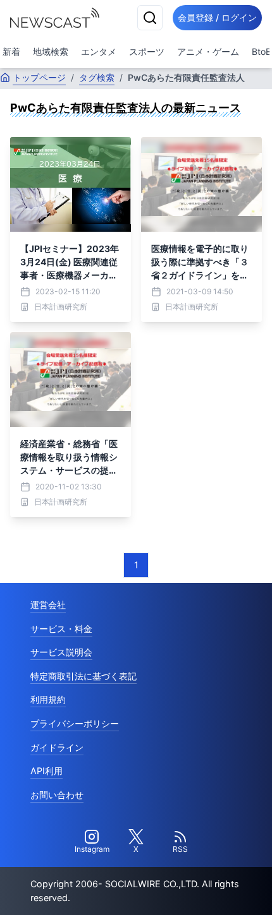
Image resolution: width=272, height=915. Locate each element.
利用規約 (48, 699)
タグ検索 (96, 77)
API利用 (46, 770)
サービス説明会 (61, 652)
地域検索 (50, 51)
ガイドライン (56, 747)
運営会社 (48, 604)
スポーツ (146, 51)
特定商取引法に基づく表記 (83, 676)
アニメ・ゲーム (208, 51)
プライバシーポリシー (74, 723)
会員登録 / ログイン (217, 17)
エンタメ (98, 51)
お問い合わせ (56, 794)
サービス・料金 (61, 628)
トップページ (39, 77)
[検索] (150, 17)
